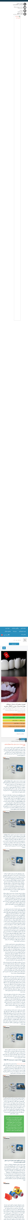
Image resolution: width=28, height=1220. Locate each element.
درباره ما (15, 631)
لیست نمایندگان (22, 631)
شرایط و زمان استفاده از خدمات (17, 741)
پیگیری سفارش (15, 628)
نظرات (17, 739)
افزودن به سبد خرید (19, 730)
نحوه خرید (7, 628)
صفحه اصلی (23, 628)
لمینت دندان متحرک (21, 1063)
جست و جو (14, 644)
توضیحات (22, 739)
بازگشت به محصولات (20, 734)
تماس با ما (23, 634)
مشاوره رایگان (8, 631)
